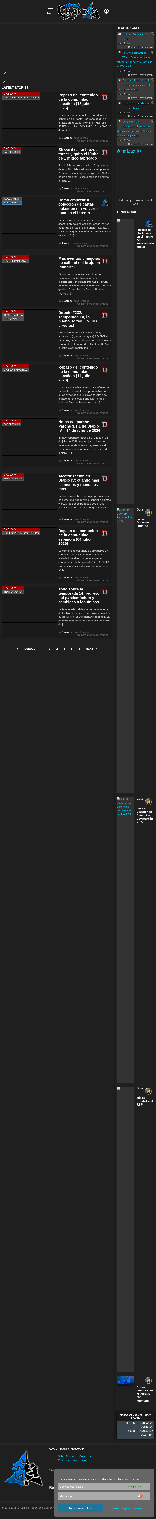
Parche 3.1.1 (12, 152)
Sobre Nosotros (67, 1456)
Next (90, 649)
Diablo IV (10, 93)
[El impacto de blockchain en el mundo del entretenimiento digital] (125, 361)
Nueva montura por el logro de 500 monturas (145, 1393)
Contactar (85, 1456)
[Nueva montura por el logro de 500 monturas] (125, 1381)
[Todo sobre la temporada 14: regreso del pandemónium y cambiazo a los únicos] (29, 604)
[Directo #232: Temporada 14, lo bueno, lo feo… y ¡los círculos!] (29, 327)
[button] (57, 74)
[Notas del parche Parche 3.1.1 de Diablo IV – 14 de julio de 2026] (29, 437)
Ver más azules (129, 151)
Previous (28, 649)
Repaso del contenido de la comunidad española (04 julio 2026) (78, 537)
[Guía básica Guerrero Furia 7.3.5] (125, 650)
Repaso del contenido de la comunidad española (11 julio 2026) (78, 373)
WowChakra (12, 198)
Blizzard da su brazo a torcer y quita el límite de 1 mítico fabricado (78, 154)
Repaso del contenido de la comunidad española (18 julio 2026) (78, 101)
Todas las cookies (80, 1508)
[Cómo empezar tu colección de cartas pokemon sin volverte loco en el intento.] (29, 215)
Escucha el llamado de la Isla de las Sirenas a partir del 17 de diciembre (134, 85)
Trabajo (83, 1460)
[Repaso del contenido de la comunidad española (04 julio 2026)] (29, 545)
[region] (57, 54)
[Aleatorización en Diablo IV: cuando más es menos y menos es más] (29, 491)
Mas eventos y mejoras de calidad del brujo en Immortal (79, 262)
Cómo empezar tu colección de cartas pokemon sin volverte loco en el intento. (78, 206)
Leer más (135, 1479)
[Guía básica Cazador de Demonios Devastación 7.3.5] (125, 940)
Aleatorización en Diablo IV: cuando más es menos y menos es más (78, 482)
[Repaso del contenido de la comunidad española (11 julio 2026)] (29, 382)
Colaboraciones (67, 1460)
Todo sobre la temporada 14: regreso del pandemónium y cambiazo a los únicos (78, 595)
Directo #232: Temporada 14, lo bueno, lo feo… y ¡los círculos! (77, 319)
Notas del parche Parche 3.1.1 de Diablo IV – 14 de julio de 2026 (79, 426)
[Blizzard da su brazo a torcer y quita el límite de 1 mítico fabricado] (29, 164)
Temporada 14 (13, 315)
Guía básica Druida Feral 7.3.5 (145, 1096)
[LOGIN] (106, 11)
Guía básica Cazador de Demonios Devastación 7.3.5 (145, 810)
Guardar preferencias (127, 1508)
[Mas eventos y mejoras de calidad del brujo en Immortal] (29, 273)
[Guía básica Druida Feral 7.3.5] (125, 1229)
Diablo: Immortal (15, 261)
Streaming (11, 319)
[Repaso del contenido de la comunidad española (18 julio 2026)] (29, 110)
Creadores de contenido (21, 97)
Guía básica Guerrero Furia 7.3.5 (143, 517)
